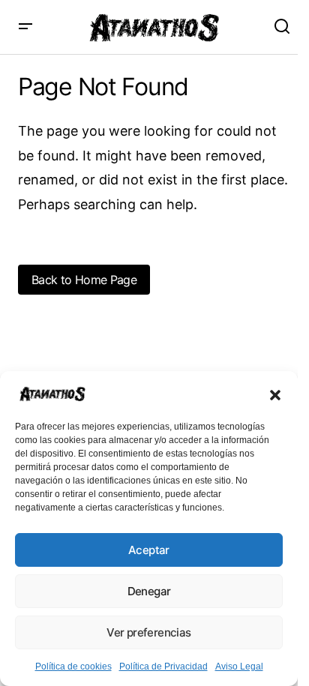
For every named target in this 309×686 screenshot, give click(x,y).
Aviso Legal (239, 666)
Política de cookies (73, 666)
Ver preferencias (148, 632)
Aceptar (149, 550)
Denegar (149, 591)
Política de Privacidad (163, 666)
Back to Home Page (84, 279)
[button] (275, 393)
